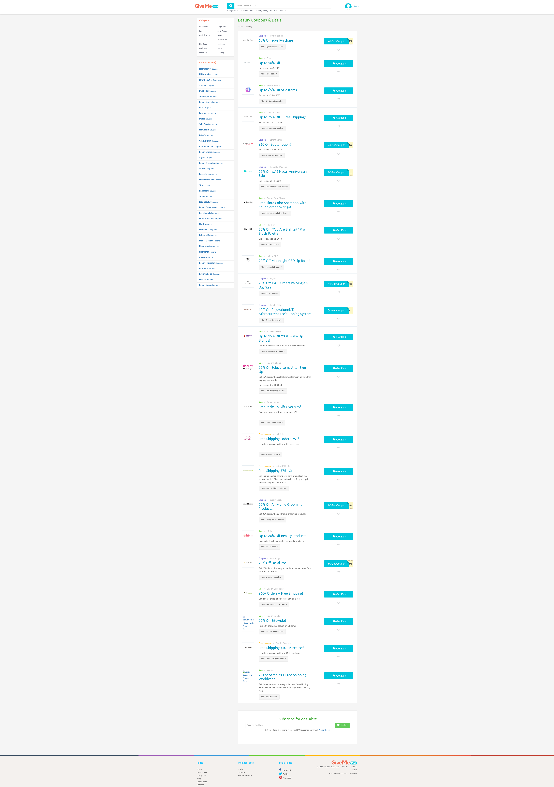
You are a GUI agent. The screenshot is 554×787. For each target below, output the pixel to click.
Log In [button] (356, 6)
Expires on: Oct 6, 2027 (269, 95)
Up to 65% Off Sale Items (278, 90)
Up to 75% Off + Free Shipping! (282, 117)
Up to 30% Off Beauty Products (282, 536)
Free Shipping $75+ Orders (279, 471)
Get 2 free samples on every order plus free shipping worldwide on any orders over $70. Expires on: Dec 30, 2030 (284, 687)
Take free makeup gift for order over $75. (278, 412)
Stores (199, 769)
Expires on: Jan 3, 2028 (269, 68)
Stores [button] (282, 11)
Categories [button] (232, 11)
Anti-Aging (222, 31)
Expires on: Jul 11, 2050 (270, 181)
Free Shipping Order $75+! (279, 439)
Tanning (221, 53)
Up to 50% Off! (270, 63)
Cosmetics (203, 27)
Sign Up (241, 772)
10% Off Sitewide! (272, 621)
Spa (200, 31)
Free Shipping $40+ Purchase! (281, 648)
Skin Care (203, 53)
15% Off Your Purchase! (276, 41)
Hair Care (203, 44)
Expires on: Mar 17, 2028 (270, 123)
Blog (199, 779)
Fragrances (222, 27)
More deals (271, 47)
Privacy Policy (324, 730)
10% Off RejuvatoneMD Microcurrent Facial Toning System (285, 312)
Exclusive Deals (246, 11)
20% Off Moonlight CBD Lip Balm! (284, 261)
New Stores (202, 772)
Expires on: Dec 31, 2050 (270, 150)
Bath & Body (204, 35)
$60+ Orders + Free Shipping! (281, 594)
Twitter (285, 774)
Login (240, 769)
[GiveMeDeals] (344, 762)
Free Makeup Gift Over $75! (280, 407)
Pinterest (286, 778)
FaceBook (286, 770)
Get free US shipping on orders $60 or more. (279, 599)
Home (240, 27)
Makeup (221, 44)
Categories (201, 776)
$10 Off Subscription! (275, 145)
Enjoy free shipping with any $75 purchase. (279, 444)
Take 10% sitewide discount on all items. (277, 626)
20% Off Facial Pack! (274, 563)
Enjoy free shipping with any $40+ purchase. (279, 653)
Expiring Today (262, 11)
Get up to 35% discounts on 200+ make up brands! (282, 346)
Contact (200, 785)
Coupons (209, 69)
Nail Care (203, 48)
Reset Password (245, 776)
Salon (220, 48)
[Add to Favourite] (338, 49)
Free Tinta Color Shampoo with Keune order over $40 (282, 205)
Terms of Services (349, 774)
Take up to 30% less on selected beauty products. (281, 541)
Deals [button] (272, 11)
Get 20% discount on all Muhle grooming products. (282, 514)
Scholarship (202, 782)
